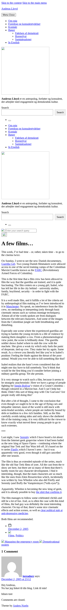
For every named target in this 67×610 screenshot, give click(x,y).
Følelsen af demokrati (26, 33)
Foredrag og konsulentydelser (24, 23)
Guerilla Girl (8, 263)
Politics (20, 535)
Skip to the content (11, 2)
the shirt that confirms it (49, 492)
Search (5, 107)
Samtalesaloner (23, 39)
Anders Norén (20, 605)
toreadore (28, 576)
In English (13, 42)
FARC (38, 270)
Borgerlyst (20, 36)
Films (11, 535)
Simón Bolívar (22, 385)
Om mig (12, 20)
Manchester (12, 306)
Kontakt (12, 27)
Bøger (11, 30)
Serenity (24, 437)
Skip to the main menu (34, 2)
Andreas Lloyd (9, 8)
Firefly (15, 449)
